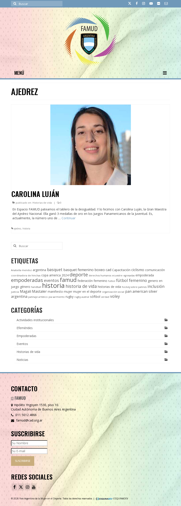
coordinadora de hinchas (25, 275)
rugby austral (81, 296)
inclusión (155, 286)
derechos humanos (100, 275)
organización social (113, 291)
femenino (100, 281)
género (25, 287)
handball (36, 287)
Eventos (22, 344)
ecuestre (117, 275)
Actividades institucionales (35, 320)
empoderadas (27, 280)
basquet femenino (78, 269)
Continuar (68, 218)
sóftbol (95, 296)
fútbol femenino (131, 280)
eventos (51, 280)
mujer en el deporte (87, 291)
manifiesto (55, 291)
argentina (39, 270)
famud (68, 279)
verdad (105, 296)
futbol (111, 281)
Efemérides (25, 328)
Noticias (22, 360)
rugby (70, 296)
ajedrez (17, 228)
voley (115, 296)
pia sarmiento (57, 296)
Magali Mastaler (33, 291)
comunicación (155, 270)
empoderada (145, 275)
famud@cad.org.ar (28, 420)
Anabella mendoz (21, 270)
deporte (79, 274)
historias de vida (109, 287)
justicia (15, 291)
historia (26, 228)
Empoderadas (26, 336)
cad (108, 269)
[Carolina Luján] (90, 144)
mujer (68, 291)
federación (85, 281)
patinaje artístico (38, 296)
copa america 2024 (55, 275)
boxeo (99, 269)
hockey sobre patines (134, 287)
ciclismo (137, 269)
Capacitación (121, 270)
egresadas (129, 275)
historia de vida (81, 286)
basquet (54, 269)
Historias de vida (42, 202)
